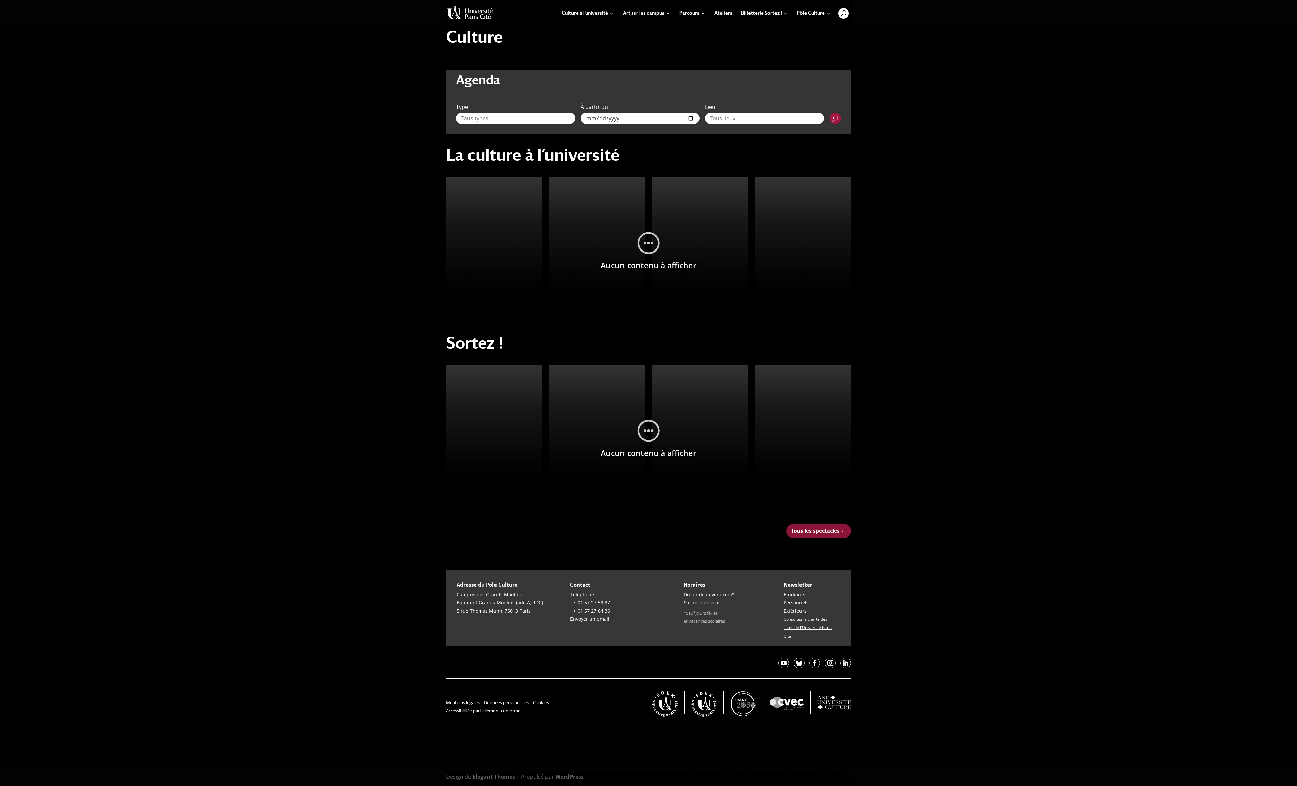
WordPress (569, 776)
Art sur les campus (643, 13)
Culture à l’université (585, 13)
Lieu (710, 107)
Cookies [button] (541, 702)
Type (462, 107)
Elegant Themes (494, 776)
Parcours (689, 13)
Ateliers (723, 13)
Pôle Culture (811, 13)
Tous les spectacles (815, 531)
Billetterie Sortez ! (761, 13)
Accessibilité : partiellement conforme (483, 711)
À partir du (594, 107)
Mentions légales (463, 702)
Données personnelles (506, 702)
